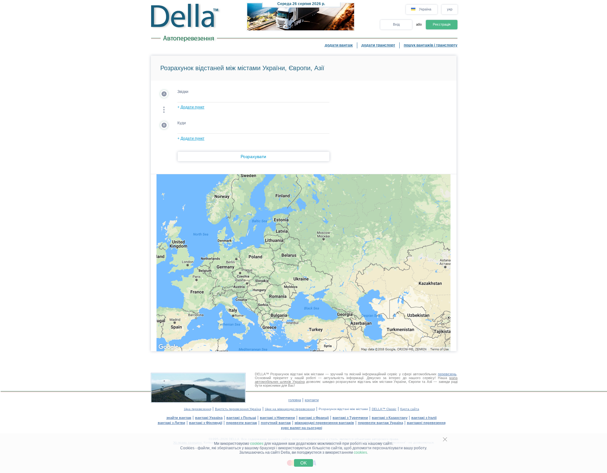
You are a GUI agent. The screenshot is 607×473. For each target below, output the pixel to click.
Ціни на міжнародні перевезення (290, 409)
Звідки (182, 91)
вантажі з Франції (314, 418)
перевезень (447, 374)
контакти (312, 400)
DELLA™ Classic (384, 409)
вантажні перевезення (426, 423)
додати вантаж (339, 45)
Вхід (396, 24)
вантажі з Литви (171, 423)
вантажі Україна (209, 418)
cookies (256, 443)
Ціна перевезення (197, 409)
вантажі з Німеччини (277, 418)
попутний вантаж (276, 423)
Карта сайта (409, 409)
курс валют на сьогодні (301, 428)
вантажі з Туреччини (350, 418)
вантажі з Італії (424, 418)
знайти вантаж (178, 418)
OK (303, 462)
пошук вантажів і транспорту (430, 45)
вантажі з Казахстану (390, 418)
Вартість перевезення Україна (238, 409)
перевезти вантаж (241, 423)
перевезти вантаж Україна (380, 423)
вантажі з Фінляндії (205, 423)
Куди (181, 123)
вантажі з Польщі (241, 418)
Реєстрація (442, 24)
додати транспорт (378, 45)
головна (294, 400)
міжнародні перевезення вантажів (324, 423)
